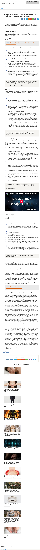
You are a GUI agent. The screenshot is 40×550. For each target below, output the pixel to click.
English (2, 8)
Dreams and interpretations (10, 2)
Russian (1, 549)
